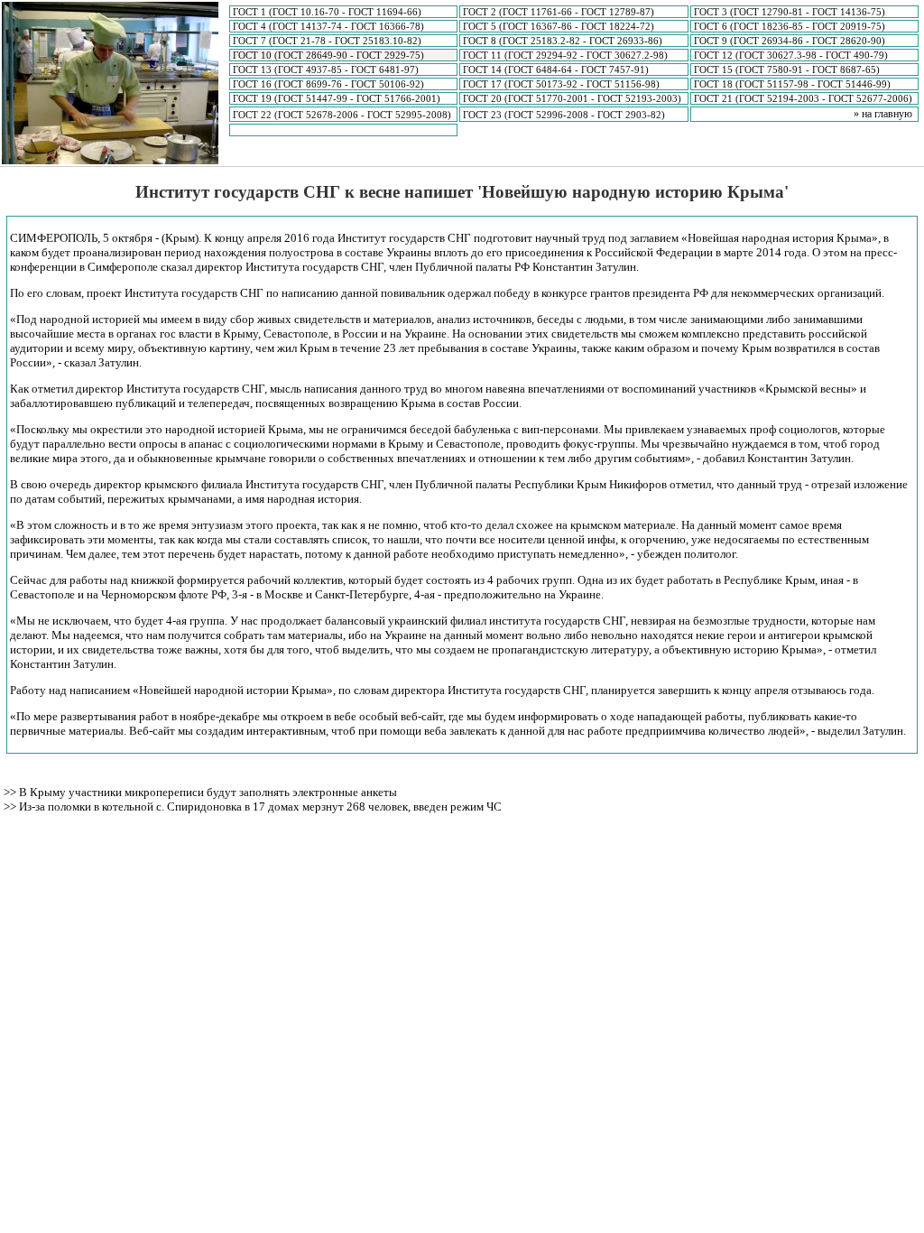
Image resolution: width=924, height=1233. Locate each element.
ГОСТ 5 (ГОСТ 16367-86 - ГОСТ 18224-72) (558, 26)
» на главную (883, 113)
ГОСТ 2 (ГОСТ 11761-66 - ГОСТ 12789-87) (558, 11)
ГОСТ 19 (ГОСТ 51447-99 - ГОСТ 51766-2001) (336, 98)
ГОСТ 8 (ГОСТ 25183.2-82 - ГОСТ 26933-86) (562, 40)
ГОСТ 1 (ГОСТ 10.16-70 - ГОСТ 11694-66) (327, 11)
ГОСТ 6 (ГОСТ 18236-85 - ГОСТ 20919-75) (789, 26)
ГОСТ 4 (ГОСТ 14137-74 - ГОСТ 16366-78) (328, 26)
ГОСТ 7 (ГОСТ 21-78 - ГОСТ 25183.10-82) (327, 40)
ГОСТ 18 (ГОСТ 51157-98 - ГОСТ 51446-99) (792, 84)
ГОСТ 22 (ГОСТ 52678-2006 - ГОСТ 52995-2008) (342, 114)
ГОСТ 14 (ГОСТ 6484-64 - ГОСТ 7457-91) (556, 69)
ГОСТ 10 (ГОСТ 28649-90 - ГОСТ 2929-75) (328, 55)
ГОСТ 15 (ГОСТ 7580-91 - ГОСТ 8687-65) (787, 69)
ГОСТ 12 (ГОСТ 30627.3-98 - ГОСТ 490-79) (791, 55)
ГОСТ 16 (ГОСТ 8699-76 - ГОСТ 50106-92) (328, 84)
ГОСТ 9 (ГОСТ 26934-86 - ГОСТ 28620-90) (789, 40)
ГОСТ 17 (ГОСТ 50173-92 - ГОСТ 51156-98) (561, 84)
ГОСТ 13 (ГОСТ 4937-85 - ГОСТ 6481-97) (326, 69)
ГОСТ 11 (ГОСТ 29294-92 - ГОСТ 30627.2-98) (565, 55)
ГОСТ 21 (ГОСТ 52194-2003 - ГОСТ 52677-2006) (803, 98)
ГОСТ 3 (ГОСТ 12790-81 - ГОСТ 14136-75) (789, 11)
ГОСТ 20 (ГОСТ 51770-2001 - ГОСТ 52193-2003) (572, 98)
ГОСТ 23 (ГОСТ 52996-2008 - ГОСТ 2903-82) (564, 114)
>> (11, 792)
